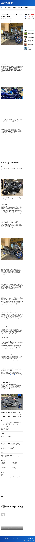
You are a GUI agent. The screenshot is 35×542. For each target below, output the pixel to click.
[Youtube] (33, 3)
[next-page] (2, 531)
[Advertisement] (12, 52)
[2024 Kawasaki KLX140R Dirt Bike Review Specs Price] (4, 525)
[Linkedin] (29, 3)
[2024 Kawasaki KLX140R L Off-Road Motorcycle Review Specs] (25, 44)
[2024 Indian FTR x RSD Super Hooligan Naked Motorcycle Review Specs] (19, 525)
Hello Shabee (5, 18)
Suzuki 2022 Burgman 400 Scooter (13, 374)
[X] (32, 3)
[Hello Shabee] (1, 18)
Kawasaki (4, 527)
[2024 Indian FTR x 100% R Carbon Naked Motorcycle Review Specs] (25, 48)
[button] (1, 7)
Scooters (4, 496)
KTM (11, 527)
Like (25, 16)
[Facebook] (28, 3)
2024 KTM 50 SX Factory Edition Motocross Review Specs (11, 529)
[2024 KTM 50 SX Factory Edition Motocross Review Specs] (11, 525)
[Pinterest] (31, 3)
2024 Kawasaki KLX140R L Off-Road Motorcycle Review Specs (31, 45)
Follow (29, 16)
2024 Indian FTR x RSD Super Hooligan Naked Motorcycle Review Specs (19, 529)
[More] (17, 21)
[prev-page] (1, 531)
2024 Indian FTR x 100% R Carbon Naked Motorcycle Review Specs (31, 49)
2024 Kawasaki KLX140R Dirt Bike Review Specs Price (4, 529)
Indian (19, 527)
